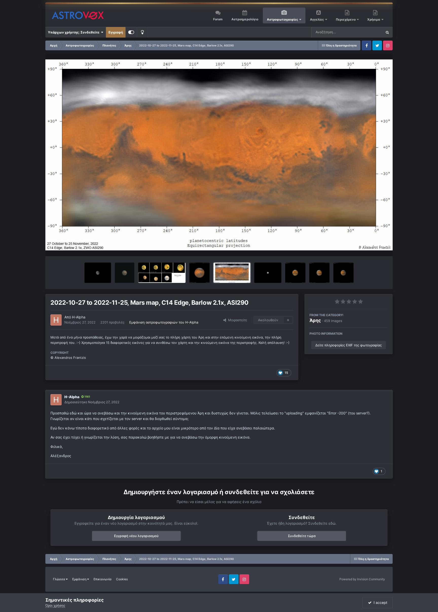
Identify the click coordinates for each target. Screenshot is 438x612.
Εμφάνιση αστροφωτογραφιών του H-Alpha (163, 322)
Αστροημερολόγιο (244, 19)
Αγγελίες (317, 19)
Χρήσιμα (374, 19)
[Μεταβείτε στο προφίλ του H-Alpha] (56, 320)
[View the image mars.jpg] (125, 273)
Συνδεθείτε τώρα (302, 536)
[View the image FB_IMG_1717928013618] (97, 273)
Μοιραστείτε (236, 320)
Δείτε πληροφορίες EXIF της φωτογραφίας (348, 345)
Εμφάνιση (79, 579)
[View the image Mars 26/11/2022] (267, 273)
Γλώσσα (59, 579)
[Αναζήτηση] (387, 32)
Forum (218, 19)
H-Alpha (78, 317)
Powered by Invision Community (362, 579)
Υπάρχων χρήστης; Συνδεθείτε (74, 32)
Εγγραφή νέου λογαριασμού (136, 536)
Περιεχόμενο (346, 19)
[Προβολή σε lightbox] (219, 154)
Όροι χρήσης (55, 605)
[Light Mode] (142, 32)
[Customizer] (131, 32)
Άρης (315, 320)
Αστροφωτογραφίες (282, 19)
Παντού (369, 32)
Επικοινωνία (103, 579)
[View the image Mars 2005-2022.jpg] (162, 273)
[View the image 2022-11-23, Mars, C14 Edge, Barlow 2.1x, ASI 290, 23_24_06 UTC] (295, 273)
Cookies (122, 579)
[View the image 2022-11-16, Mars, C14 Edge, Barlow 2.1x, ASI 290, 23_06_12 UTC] (319, 273)
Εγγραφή (115, 32)
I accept (379, 602)
